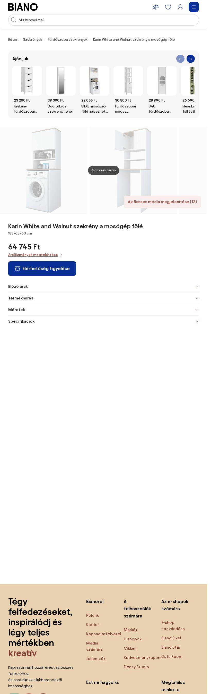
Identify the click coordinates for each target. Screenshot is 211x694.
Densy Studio (136, 667)
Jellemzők (96, 658)
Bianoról (94, 601)
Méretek (16, 309)
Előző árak (18, 286)
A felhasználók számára (137, 608)
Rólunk (92, 615)
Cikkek (130, 648)
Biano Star (170, 647)
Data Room (171, 656)
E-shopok (133, 639)
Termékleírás (20, 298)
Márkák (130, 630)
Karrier (92, 624)
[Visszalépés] (180, 59)
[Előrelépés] (191, 59)
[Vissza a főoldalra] (23, 7)
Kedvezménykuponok (144, 657)
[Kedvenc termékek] (168, 7)
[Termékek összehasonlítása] (156, 7)
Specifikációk (21, 321)
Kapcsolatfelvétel (103, 634)
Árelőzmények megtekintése (33, 255)
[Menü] (194, 7)
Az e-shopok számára (174, 605)
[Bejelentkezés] (180, 7)
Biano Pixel (171, 638)
